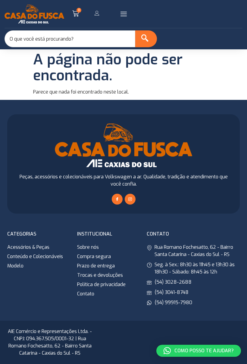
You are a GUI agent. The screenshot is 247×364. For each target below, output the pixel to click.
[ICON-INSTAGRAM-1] (130, 199)
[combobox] (70, 38)
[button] (123, 14)
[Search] (146, 38)
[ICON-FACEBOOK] (117, 199)
